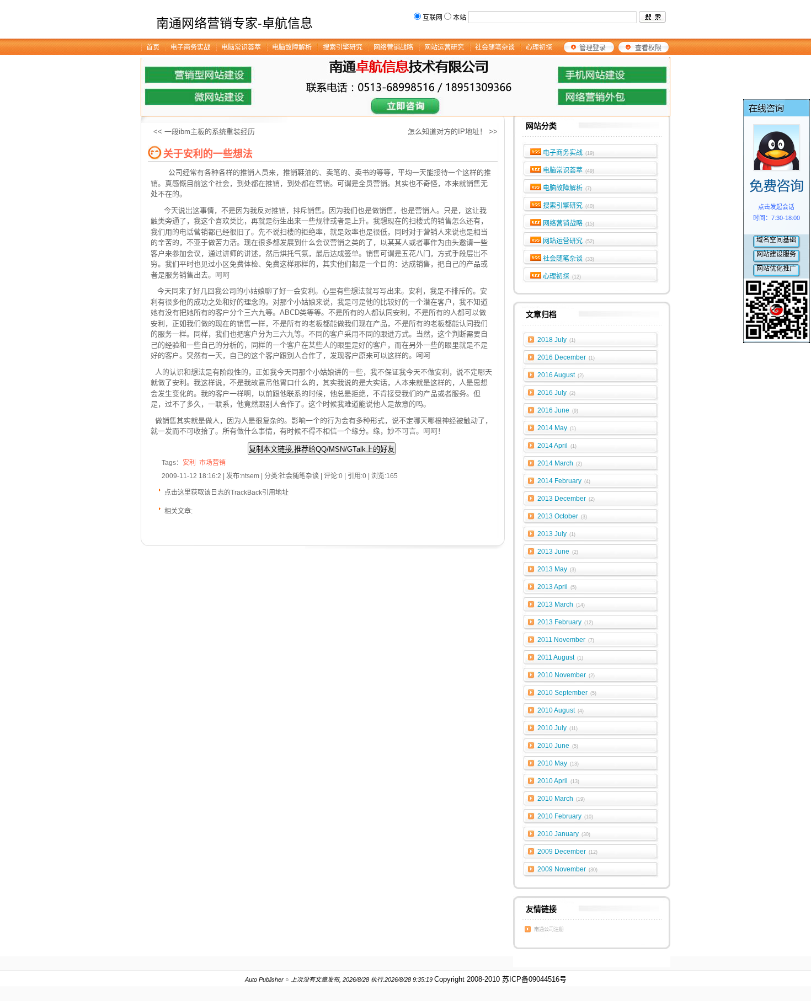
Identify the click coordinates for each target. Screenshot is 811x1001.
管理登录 (592, 48)
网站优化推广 (776, 268)
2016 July (556, 393)
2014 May (556, 428)
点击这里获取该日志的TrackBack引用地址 (226, 492)
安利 (442, 372)
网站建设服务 (776, 254)
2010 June (557, 746)
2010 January (563, 834)
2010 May (558, 763)
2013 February (565, 622)
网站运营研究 (568, 241)
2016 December (566, 357)
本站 (459, 18)
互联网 (432, 18)
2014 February (563, 481)
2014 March (559, 463)
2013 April (557, 587)
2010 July (557, 728)
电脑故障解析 (567, 188)
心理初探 (562, 276)
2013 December (566, 498)
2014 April (557, 445)
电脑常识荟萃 (568, 170)
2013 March (561, 604)
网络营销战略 (568, 223)
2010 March (561, 798)
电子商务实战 (568, 153)
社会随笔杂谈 (568, 259)
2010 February (565, 816)
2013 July (556, 534)
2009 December (567, 851)
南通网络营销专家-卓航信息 (234, 23)
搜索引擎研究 (568, 206)
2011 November (565, 640)
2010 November (566, 675)
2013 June (557, 551)
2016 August (560, 375)
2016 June (557, 410)
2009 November (567, 869)
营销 (430, 232)
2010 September (566, 693)
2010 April (558, 781)
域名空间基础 (776, 240)
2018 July (556, 340)
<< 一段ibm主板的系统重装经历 (204, 131)
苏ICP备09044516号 (534, 979)
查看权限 (648, 48)
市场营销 (212, 463)
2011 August (560, 657)
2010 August (560, 710)
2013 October (562, 516)
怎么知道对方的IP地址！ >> (453, 131)
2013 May (556, 569)
